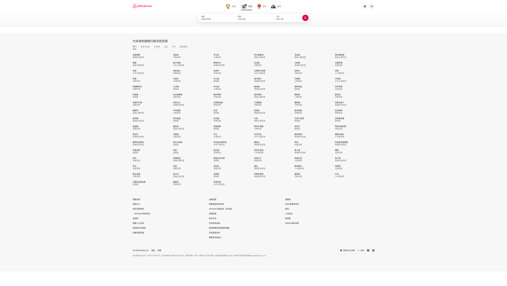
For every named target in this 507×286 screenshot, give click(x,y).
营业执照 (210, 256)
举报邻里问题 (138, 232)
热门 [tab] (134, 46)
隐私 (153, 250)
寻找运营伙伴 (214, 232)
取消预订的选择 (139, 228)
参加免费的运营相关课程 (219, 228)
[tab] (231, 6)
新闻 (287, 209)
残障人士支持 (138, 223)
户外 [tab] (174, 46)
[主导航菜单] (371, 6)
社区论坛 (212, 218)
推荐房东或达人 (215, 237)
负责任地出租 (214, 223)
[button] (253, 18)
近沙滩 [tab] (157, 46)
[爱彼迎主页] (142, 6)
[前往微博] (368, 250)
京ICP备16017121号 (139, 256)
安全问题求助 (138, 209)
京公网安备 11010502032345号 (173, 256)
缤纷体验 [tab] (183, 46)
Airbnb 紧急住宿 (292, 223)
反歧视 (135, 218)
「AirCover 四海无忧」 (142, 213)
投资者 (288, 218)
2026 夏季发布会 (292, 204)
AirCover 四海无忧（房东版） (221, 209)
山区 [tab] (166, 46)
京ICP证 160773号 (154, 256)
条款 (159, 250)
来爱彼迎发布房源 (216, 204)
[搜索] (305, 18)
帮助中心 (136, 204)
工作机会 (289, 213)
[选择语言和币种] (365, 6)
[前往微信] (373, 250)
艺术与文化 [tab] (145, 46)
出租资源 (212, 213)
